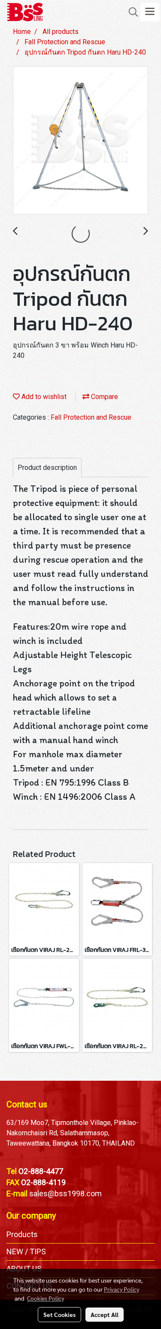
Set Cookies (59, 1314)
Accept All (104, 1314)
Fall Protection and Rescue (91, 417)
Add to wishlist (43, 397)
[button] (130, 12)
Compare (103, 397)
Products (22, 1234)
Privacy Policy (121, 1289)
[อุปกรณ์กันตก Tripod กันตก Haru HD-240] (80, 141)
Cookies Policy (45, 1298)
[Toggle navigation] (149, 12)
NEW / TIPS (26, 1251)
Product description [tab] (47, 467)
